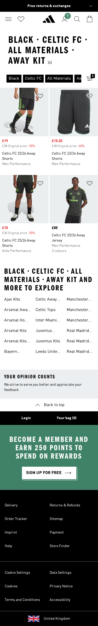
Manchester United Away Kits (78, 300)
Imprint (11, 532)
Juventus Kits (48, 341)
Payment (57, 532)
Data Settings (60, 573)
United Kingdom (57, 619)
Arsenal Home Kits (17, 321)
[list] (40, 78)
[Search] (77, 19)
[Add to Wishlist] (40, 97)
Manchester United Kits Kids (77, 321)
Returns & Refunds (65, 505)
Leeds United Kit (48, 352)
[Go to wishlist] (21, 19)
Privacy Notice (61, 586)
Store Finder (60, 546)
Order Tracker (16, 519)
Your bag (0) (67, 418)
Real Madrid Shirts (78, 352)
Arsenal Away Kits (16, 310)
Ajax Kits (12, 299)
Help (8, 546)
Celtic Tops (46, 310)
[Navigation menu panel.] (8, 19)
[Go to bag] (89, 19)
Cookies (11, 586)
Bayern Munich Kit (14, 352)
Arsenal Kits (15, 331)
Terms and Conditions (22, 600)
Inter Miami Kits (46, 321)
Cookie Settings (17, 573)
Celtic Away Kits (46, 300)
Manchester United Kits (77, 310)
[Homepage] (49, 21)
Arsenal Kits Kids (15, 341)
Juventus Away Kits (44, 331)
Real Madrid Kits (78, 341)
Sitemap (56, 519)
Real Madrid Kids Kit (78, 331)
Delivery (11, 505)
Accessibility (60, 600)
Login (26, 418)
